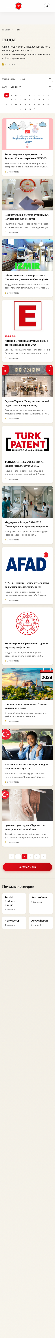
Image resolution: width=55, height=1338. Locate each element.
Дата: (4, 87)
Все (6, 95)
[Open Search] (47, 6)
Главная (6, 30)
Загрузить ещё (28, 867)
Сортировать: (9, 79)
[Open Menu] (8, 6)
